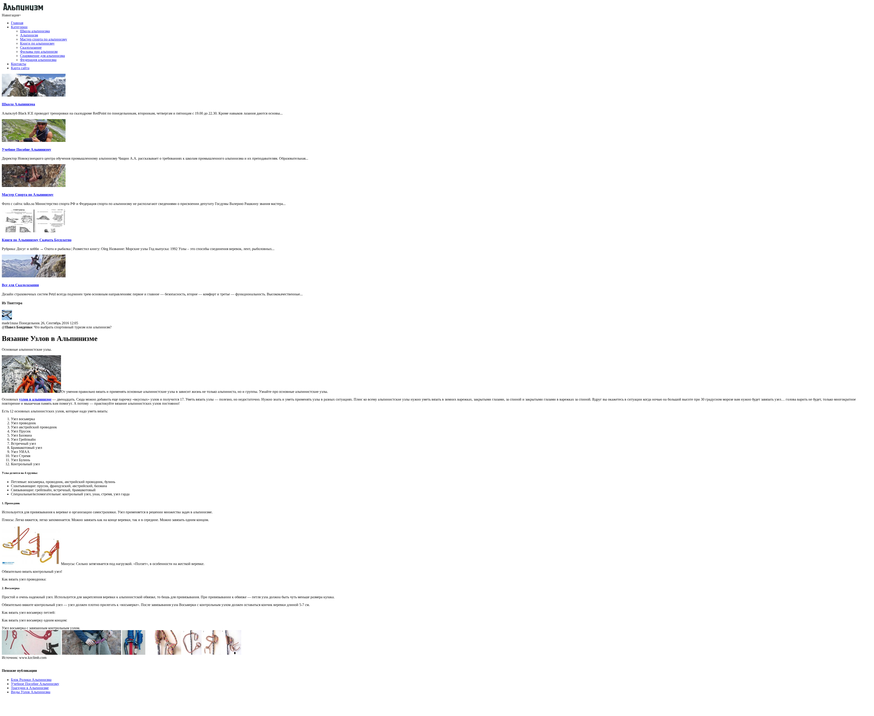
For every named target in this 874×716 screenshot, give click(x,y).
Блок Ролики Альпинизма (31, 680)
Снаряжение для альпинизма (42, 56)
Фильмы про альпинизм (39, 52)
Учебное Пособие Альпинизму (26, 149)
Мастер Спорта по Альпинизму (27, 195)
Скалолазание (31, 47)
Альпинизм (29, 35)
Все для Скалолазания (20, 285)
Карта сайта (20, 68)
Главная (17, 23)
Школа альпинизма (35, 31)
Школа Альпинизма (18, 104)
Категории (19, 27)
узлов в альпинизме (35, 399)
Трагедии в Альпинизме (30, 688)
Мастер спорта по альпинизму (43, 39)
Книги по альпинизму (37, 43)
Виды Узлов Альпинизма (30, 692)
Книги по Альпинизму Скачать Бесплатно (36, 240)
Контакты (18, 64)
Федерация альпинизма (38, 60)
